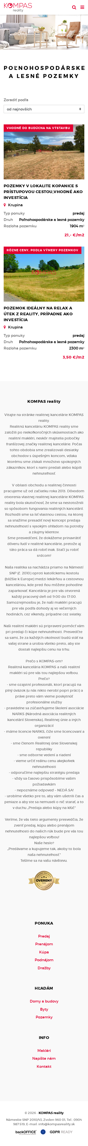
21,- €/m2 (74, 235)
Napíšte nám (44, 1058)
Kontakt (44, 1066)
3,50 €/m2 (73, 357)
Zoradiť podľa (16, 100)
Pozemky (44, 1017)
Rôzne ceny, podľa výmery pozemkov (42, 250)
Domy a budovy (44, 1001)
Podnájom (44, 960)
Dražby (44, 968)
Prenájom (44, 944)
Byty (44, 1009)
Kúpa (44, 952)
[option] (44, 31)
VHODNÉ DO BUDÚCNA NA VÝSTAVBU (38, 128)
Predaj (44, 936)
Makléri (44, 1050)
